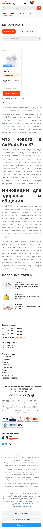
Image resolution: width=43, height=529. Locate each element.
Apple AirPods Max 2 (26, 31)
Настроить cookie (21, 513)
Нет (9, 103)
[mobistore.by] (7, 2)
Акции (4, 370)
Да (4, 103)
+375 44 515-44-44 (14, 328)
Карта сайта (7, 375)
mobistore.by (6, 123)
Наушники (5, 149)
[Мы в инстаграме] (10, 443)
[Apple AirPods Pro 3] (12, 59)
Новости (6, 372)
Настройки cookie (10, 378)
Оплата (5, 362)
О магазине (7, 367)
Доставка (6, 359)
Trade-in (5, 364)
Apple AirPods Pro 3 (11, 81)
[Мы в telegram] (3, 443)
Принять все (21, 525)
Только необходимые (21, 519)
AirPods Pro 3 (9, 31)
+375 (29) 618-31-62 (17, 395)
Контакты (6, 356)
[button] (21, 38)
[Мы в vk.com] (6, 443)
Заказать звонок (19, 338)
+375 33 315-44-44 (14, 331)
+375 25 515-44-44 (14, 334)
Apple (4, 108)
